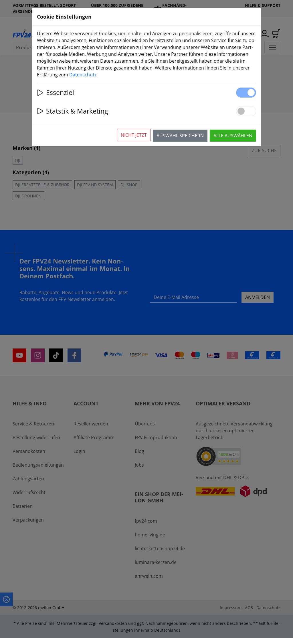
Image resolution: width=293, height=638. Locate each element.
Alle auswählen (232, 135)
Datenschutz (82, 75)
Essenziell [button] (61, 92)
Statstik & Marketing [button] (77, 111)
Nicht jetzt (134, 135)
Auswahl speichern (180, 135)
